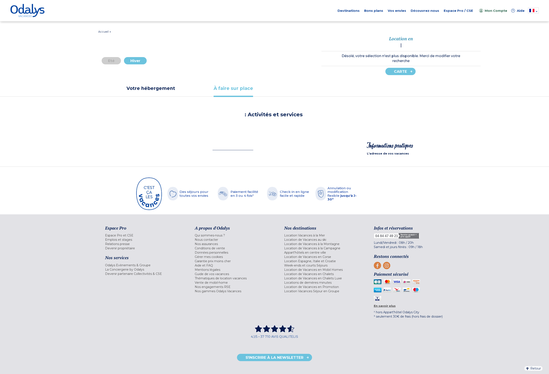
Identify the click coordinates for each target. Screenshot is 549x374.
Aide (519, 11)
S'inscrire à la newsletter (274, 357)
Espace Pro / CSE (458, 11)
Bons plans (373, 11)
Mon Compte (496, 11)
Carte (400, 71)
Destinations (349, 11)
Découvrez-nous (425, 11)
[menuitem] (144, 235)
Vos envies (397, 11)
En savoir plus (385, 305)
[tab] (150, 88)
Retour (535, 368)
